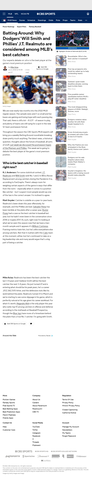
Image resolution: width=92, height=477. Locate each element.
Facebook (36, 436)
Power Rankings (8, 27)
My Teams (66, 433)
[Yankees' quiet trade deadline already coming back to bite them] (61, 86)
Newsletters (67, 430)
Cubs (45, 233)
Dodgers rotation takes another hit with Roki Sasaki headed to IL (77, 121)
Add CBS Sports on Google (42, 68)
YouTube (36, 427)
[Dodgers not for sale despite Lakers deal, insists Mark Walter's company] (61, 162)
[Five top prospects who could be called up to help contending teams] (61, 73)
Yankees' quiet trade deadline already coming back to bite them (78, 84)
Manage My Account (70, 427)
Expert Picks (21, 27)
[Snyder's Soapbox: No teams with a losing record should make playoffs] (61, 175)
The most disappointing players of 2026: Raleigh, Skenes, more (78, 109)
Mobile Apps (8, 418)
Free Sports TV (9, 406)
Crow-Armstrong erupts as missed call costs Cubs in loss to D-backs (78, 134)
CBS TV (35, 412)
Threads (35, 442)
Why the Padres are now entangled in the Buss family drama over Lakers (78, 147)
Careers (35, 403)
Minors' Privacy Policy (71, 406)
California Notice (69, 413)
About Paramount (39, 406)
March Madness (9, 415)
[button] (4, 13)
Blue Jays (17, 283)
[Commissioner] (58, 455)
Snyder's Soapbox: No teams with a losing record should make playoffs (78, 173)
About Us (36, 399)
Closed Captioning (69, 410)
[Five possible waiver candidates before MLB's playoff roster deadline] (61, 98)
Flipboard (36, 445)
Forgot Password (69, 436)
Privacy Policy (67, 403)
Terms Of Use (67, 399)
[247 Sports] (12, 456)
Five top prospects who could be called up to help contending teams (78, 71)
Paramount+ (37, 409)
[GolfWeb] (46, 461)
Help (5, 427)
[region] (72, 40)
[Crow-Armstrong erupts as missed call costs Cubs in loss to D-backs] (61, 136)
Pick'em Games (9, 399)
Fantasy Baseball (35, 27)
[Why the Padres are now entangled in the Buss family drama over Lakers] (61, 149)
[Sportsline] (29, 456)
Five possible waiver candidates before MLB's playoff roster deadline (78, 96)
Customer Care (9, 430)
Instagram (36, 433)
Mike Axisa (14, 67)
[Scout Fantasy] (81, 456)
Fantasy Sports (9, 403)
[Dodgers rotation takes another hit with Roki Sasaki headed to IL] (61, 124)
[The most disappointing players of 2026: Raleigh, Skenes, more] (61, 111)
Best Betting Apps (10, 409)
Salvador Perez (39, 206)
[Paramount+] (43, 456)
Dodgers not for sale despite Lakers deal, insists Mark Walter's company (76, 160)
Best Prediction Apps (11, 412)
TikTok (35, 430)
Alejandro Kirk (22, 273)
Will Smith (20, 175)
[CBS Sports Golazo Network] (64, 451)
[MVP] (70, 455)
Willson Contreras (40, 226)
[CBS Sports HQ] (41, 451)
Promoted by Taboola (44, 305)
